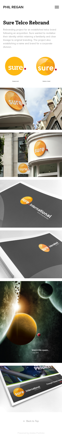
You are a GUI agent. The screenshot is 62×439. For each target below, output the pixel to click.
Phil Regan (13, 7)
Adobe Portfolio (36, 433)
